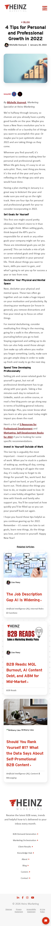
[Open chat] (45, 920)
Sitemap (8, 909)
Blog (26, 22)
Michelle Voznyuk (16, 102)
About (24, 859)
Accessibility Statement (31, 910)
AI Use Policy (42, 910)
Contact (24, 878)
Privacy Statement (19, 910)
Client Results (24, 846)
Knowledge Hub (24, 853)
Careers (24, 872)
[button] (14, 94)
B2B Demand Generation (24, 834)
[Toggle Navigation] (45, 9)
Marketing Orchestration (24, 840)
